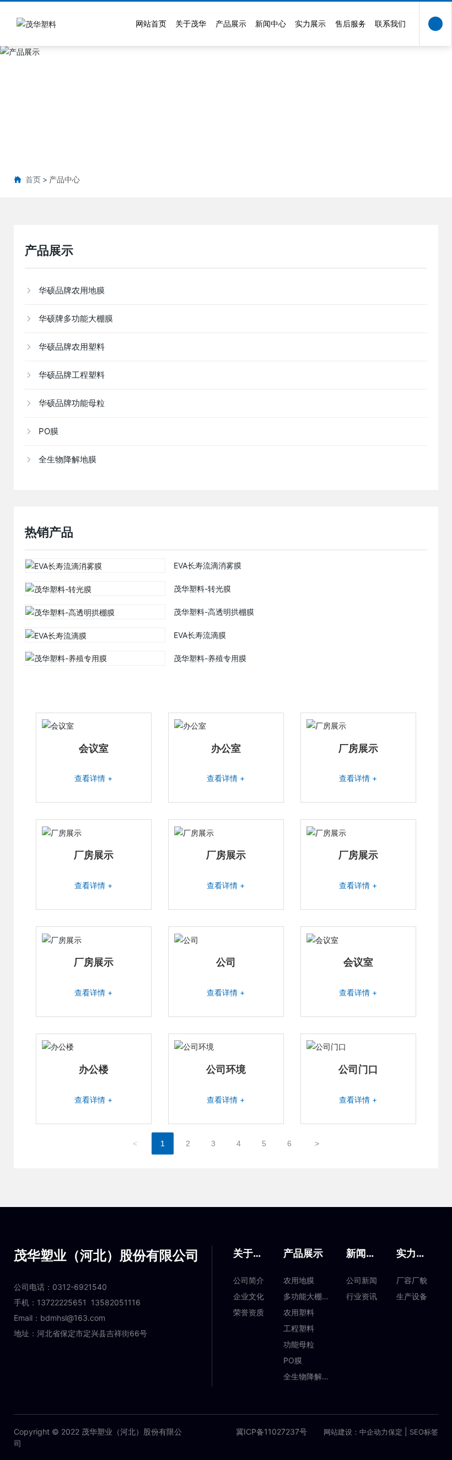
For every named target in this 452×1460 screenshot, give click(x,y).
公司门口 (358, 1069)
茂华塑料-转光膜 (202, 588)
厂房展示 (358, 748)
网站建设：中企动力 (356, 1431)
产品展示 (226, 105)
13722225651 (62, 1302)
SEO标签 (424, 1431)
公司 (226, 962)
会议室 (94, 748)
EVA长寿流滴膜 (200, 635)
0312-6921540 (79, 1287)
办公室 (226, 748)
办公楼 (94, 1069)
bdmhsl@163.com (72, 1317)
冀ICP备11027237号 (271, 1431)
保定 (395, 1431)
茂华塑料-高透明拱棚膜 (214, 611)
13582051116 (116, 1302)
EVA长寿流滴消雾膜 (207, 565)
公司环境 (226, 1069)
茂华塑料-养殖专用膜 (210, 658)
